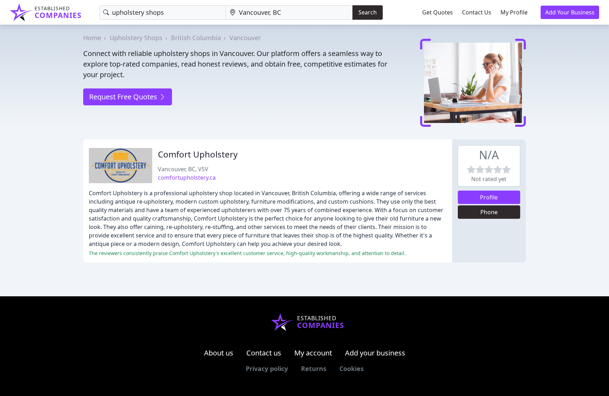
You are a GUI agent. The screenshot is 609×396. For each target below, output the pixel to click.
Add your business (375, 353)
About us (218, 353)
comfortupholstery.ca (187, 177)
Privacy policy (267, 368)
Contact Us (476, 12)
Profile (489, 197)
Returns (313, 368)
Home (92, 37)
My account (313, 353)
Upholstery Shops (136, 37)
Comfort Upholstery (198, 154)
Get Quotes (437, 12)
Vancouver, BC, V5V (183, 169)
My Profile (514, 12)
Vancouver (245, 37)
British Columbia (196, 37)
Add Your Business (570, 12)
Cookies (351, 368)
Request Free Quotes (124, 96)
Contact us (263, 353)
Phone (489, 212)
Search (367, 12)
